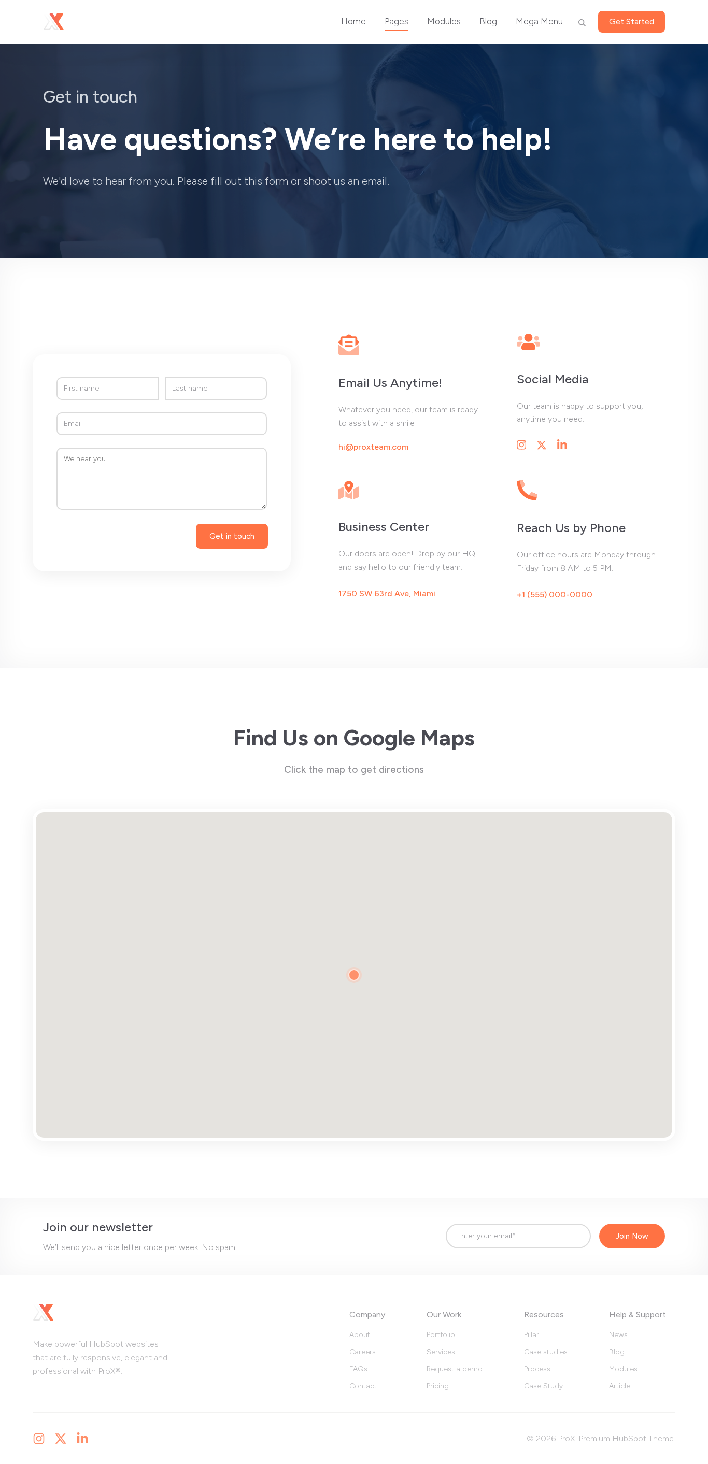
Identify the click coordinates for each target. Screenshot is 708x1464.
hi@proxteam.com (373, 447)
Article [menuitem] (619, 1386)
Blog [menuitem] (488, 21)
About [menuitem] (359, 1334)
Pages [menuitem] (396, 21)
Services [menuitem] (441, 1351)
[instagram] (39, 1438)
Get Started (631, 21)
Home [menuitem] (353, 21)
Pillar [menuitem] (531, 1334)
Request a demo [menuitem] (455, 1369)
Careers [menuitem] (362, 1351)
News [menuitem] (618, 1334)
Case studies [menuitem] (546, 1351)
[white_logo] (53, 21)
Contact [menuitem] (363, 1386)
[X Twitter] (60, 1438)
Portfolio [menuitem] (441, 1334)
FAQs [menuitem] (358, 1369)
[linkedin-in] (82, 1438)
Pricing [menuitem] (438, 1386)
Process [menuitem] (537, 1369)
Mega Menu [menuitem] (539, 21)
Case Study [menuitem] (543, 1386)
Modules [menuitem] (444, 21)
